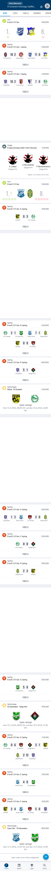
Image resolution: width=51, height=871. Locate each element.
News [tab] (5, 13)
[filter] (46, 857)
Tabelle (25, 64)
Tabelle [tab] (26, 13)
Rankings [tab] (37, 13)
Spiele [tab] (15, 13)
